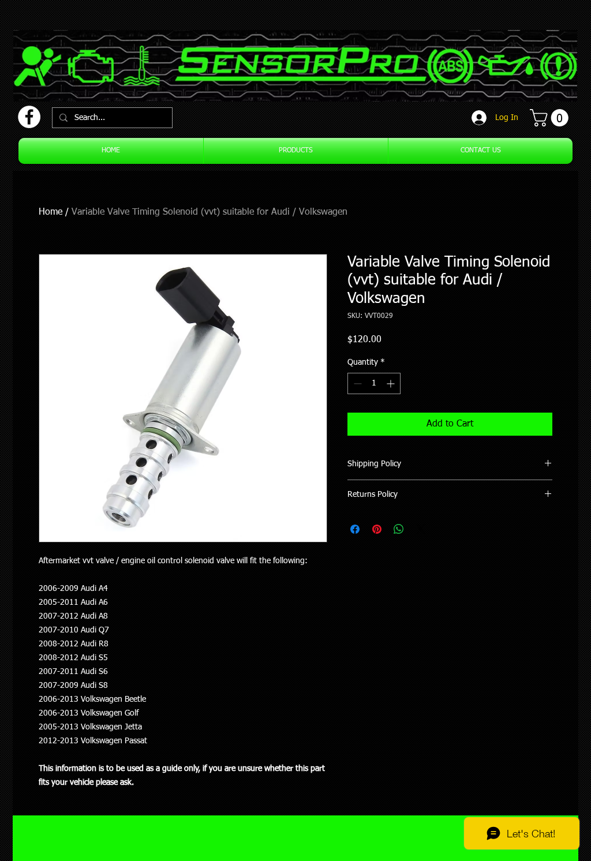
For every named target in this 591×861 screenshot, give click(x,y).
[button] (551, 117)
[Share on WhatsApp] (399, 529)
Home (50, 212)
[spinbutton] (374, 383)
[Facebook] (29, 117)
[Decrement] (356, 383)
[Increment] (391, 383)
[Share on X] (421, 529)
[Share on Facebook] (355, 529)
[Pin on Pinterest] (377, 529)
